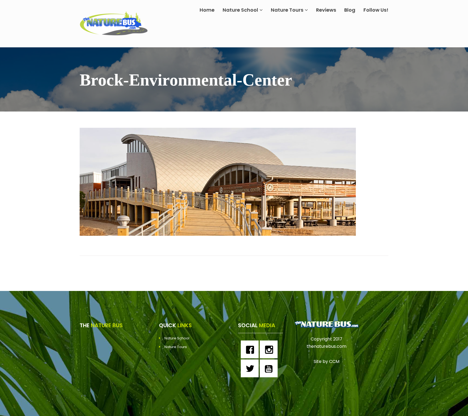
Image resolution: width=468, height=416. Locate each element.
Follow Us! (375, 9)
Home (207, 9)
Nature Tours (287, 9)
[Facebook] (251, 349)
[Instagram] (270, 349)
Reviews (326, 9)
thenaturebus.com (326, 346)
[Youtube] (270, 368)
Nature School (240, 9)
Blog (349, 9)
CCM (334, 361)
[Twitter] (251, 368)
